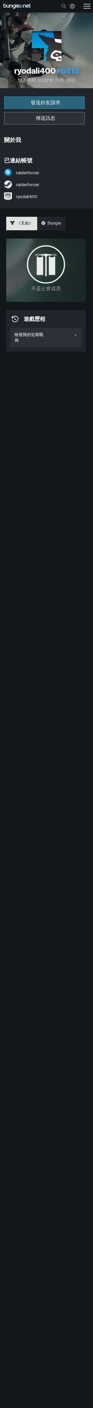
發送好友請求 (45, 102)
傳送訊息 (45, 118)
